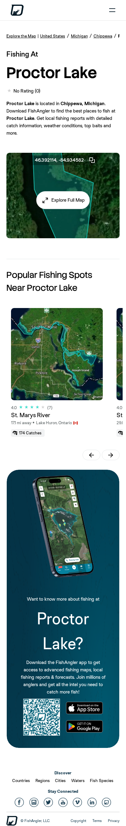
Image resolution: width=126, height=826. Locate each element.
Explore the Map (21, 36)
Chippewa (103, 36)
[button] (63, 200)
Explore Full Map (68, 200)
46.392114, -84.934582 (59, 160)
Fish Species (101, 780)
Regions (42, 780)
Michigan (79, 36)
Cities (60, 780)
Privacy (114, 820)
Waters (78, 780)
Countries (21, 780)
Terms (97, 820)
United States (52, 36)
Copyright (78, 820)
